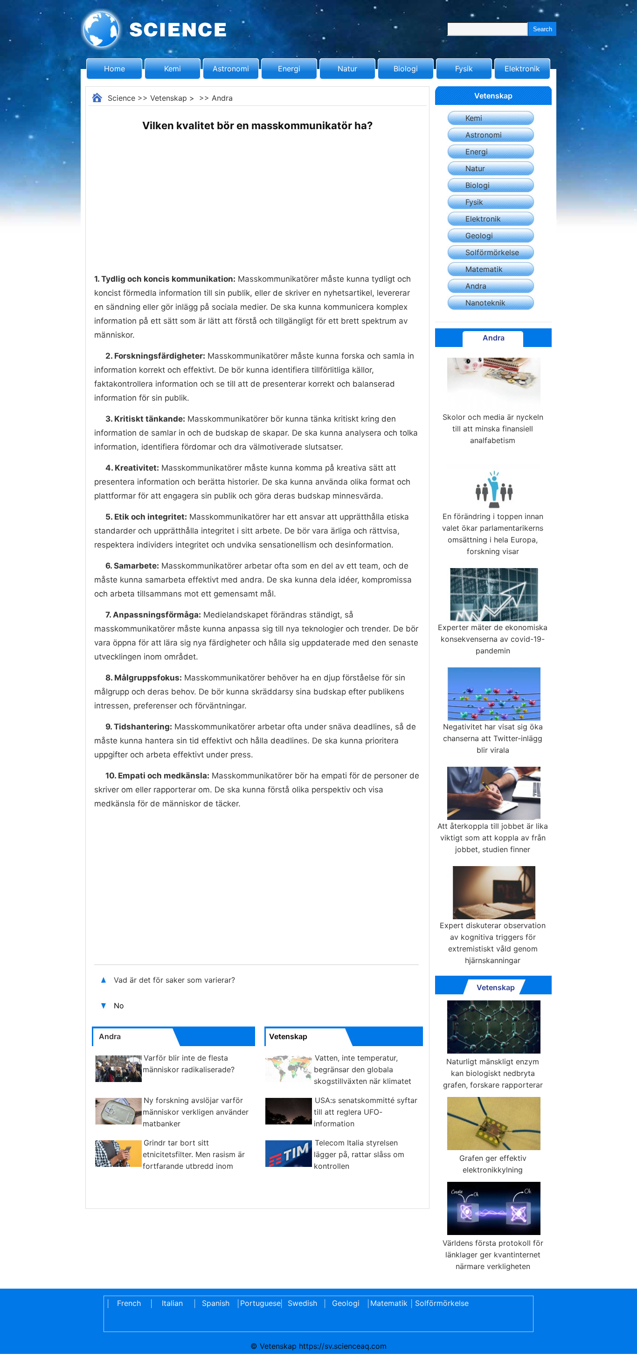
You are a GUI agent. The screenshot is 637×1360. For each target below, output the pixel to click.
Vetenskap (168, 98)
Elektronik (522, 68)
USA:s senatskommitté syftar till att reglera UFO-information (365, 1112)
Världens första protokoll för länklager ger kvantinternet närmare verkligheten (493, 1254)
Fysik (464, 68)
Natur (347, 68)
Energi (289, 68)
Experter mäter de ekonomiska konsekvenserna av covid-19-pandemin (492, 639)
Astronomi (231, 68)
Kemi (172, 68)
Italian (172, 1303)
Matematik (484, 269)
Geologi (479, 235)
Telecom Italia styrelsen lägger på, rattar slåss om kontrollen (359, 1154)
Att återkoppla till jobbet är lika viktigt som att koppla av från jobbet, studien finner (492, 837)
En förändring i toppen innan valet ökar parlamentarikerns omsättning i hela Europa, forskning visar (492, 534)
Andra (222, 98)
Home (114, 68)
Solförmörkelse (492, 252)
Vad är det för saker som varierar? (174, 980)
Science (121, 98)
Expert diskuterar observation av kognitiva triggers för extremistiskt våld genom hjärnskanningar (493, 943)
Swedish (302, 1303)
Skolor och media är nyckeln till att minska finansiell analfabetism (493, 428)
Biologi (406, 68)
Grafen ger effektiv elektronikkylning (492, 1163)
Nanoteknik (485, 302)
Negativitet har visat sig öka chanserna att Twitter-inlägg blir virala (493, 738)
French (129, 1303)
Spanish (215, 1303)
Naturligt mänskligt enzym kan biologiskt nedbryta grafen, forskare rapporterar (493, 1073)
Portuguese (258, 1303)
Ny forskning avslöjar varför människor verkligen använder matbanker (196, 1112)
